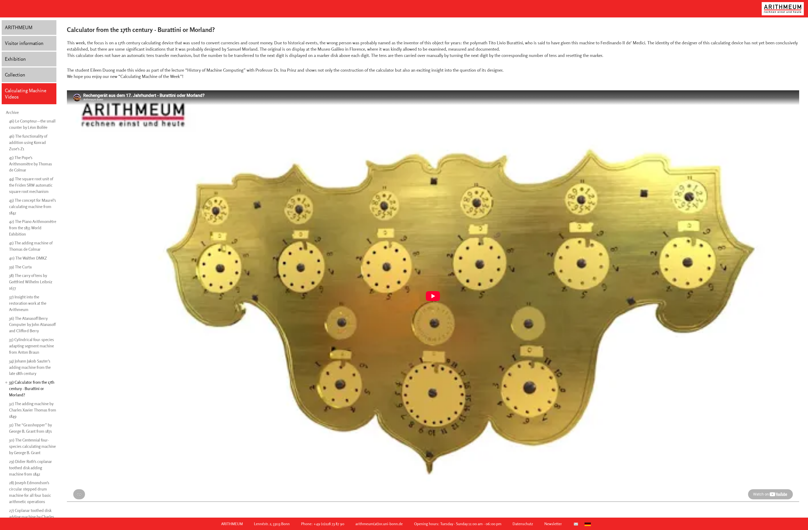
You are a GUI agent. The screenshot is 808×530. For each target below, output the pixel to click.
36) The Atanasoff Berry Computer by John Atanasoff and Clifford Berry (32, 325)
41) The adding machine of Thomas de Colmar (30, 246)
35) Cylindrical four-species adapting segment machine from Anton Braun (31, 346)
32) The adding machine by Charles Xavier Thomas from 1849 (32, 410)
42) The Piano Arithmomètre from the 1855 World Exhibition (32, 228)
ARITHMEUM (18, 27)
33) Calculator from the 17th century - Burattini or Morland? (31, 388)
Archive (12, 112)
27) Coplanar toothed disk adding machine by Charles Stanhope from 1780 (31, 517)
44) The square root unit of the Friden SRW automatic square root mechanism (31, 185)
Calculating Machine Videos (25, 93)
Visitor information (24, 43)
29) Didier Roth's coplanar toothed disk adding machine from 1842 (30, 468)
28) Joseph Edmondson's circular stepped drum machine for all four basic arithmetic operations (30, 492)
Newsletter (553, 523)
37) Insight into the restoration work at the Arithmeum (27, 303)
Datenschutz (523, 523)
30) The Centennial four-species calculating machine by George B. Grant (32, 446)
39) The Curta (20, 266)
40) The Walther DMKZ (28, 258)
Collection (15, 75)
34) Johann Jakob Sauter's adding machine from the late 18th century (30, 367)
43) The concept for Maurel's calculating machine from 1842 (32, 206)
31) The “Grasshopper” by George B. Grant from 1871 (30, 428)
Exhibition (15, 59)
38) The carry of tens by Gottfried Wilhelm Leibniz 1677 (30, 282)
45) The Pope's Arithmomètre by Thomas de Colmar (30, 164)
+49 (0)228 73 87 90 (329, 523)
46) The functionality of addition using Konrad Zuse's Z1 (28, 142)
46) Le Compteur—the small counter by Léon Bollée (32, 124)
